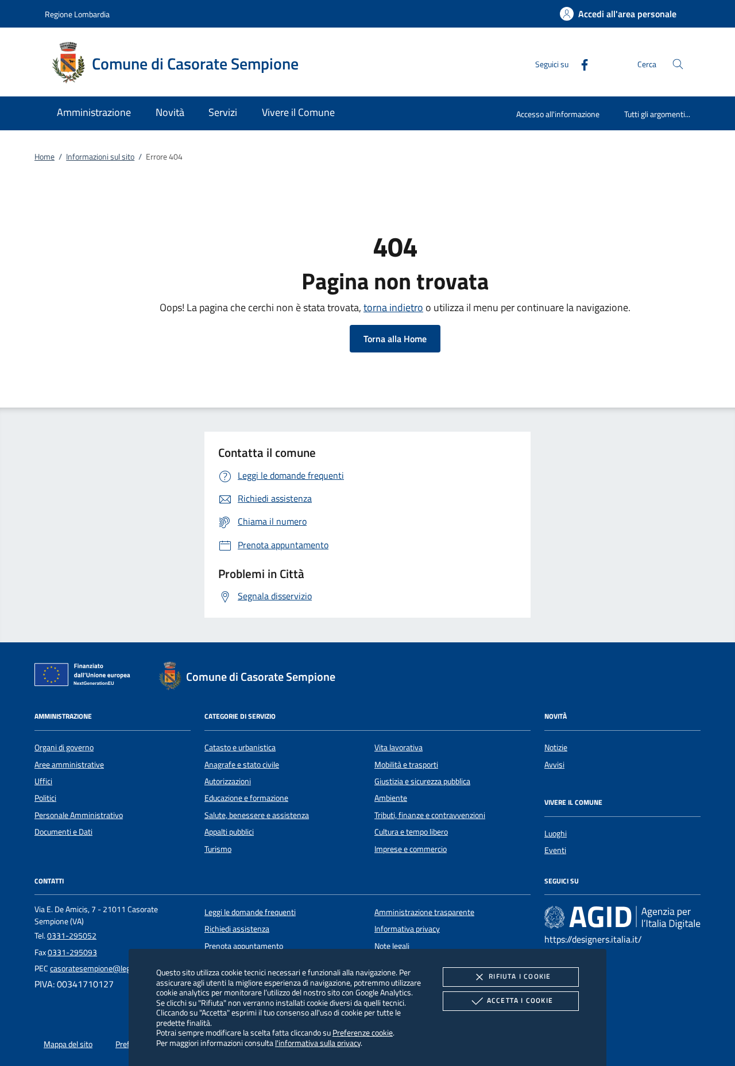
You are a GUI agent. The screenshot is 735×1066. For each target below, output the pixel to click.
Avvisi (554, 764)
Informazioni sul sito (100, 156)
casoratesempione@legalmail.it (103, 968)
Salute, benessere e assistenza (256, 815)
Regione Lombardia (77, 14)
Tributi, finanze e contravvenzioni (429, 815)
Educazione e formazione (246, 798)
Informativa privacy (407, 928)
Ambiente (390, 798)
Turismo (217, 849)
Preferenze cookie (362, 1032)
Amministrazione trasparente (424, 912)
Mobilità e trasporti (406, 764)
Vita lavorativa (398, 747)
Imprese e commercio (410, 849)
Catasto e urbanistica (240, 747)
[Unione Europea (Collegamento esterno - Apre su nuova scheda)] (85, 677)
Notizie (555, 747)
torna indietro (393, 307)
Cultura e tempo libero (411, 831)
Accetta (520, 1000)
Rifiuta (520, 976)
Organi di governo (64, 747)
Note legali (391, 946)
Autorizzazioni (227, 781)
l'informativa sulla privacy (318, 1043)
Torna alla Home (395, 339)
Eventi (555, 850)
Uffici (43, 781)
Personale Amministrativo (78, 815)
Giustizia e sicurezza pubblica (422, 781)
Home (44, 156)
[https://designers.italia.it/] (622, 916)
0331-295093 (72, 952)
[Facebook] (579, 63)
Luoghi (555, 833)
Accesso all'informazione (557, 114)
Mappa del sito (68, 1044)
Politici (45, 798)
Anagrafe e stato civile (241, 764)
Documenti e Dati (63, 831)
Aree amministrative (69, 764)
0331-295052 (71, 935)
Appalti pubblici (229, 831)
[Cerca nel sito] (678, 64)
